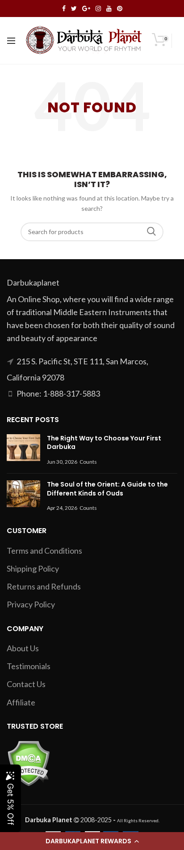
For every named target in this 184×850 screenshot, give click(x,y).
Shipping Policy (33, 568)
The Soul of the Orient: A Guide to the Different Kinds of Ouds (107, 489)
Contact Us (26, 684)
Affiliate (21, 702)
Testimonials (28, 666)
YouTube (109, 8)
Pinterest (119, 8)
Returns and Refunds (44, 586)
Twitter (73, 8)
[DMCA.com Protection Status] (28, 762)
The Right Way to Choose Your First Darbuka (104, 443)
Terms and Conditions (44, 550)
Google (86, 8)
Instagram (98, 8)
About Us (23, 648)
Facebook (63, 8)
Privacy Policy (31, 604)
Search (151, 231)
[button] (92, 841)
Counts (88, 461)
